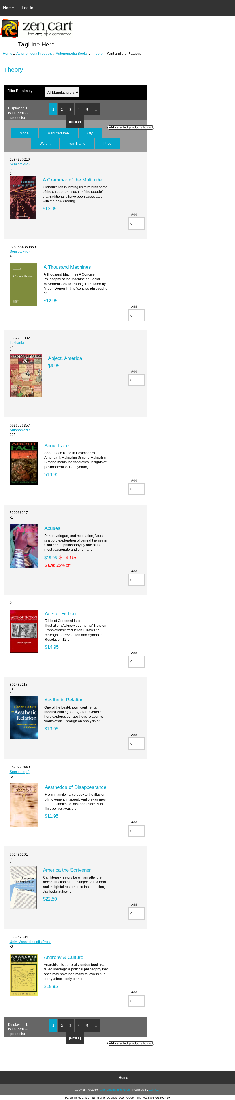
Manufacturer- (58, 133)
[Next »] (75, 121)
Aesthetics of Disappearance (75, 787)
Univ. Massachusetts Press (30, 942)
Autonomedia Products (34, 53)
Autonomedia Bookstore (115, 1089)
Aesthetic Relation (63, 700)
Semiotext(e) (20, 164)
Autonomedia (20, 430)
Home (8, 7)
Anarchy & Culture (63, 957)
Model (25, 133)
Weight (45, 143)
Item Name (76, 143)
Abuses (52, 528)
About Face (56, 445)
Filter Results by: (20, 91)
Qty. (90, 133)
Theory (97, 53)
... (96, 109)
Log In (27, 7)
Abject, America (65, 358)
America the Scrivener (67, 870)
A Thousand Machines (67, 267)
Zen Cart (154, 1089)
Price (107, 143)
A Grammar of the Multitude (72, 180)
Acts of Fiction (60, 613)
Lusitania (17, 342)
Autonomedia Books (71, 53)
